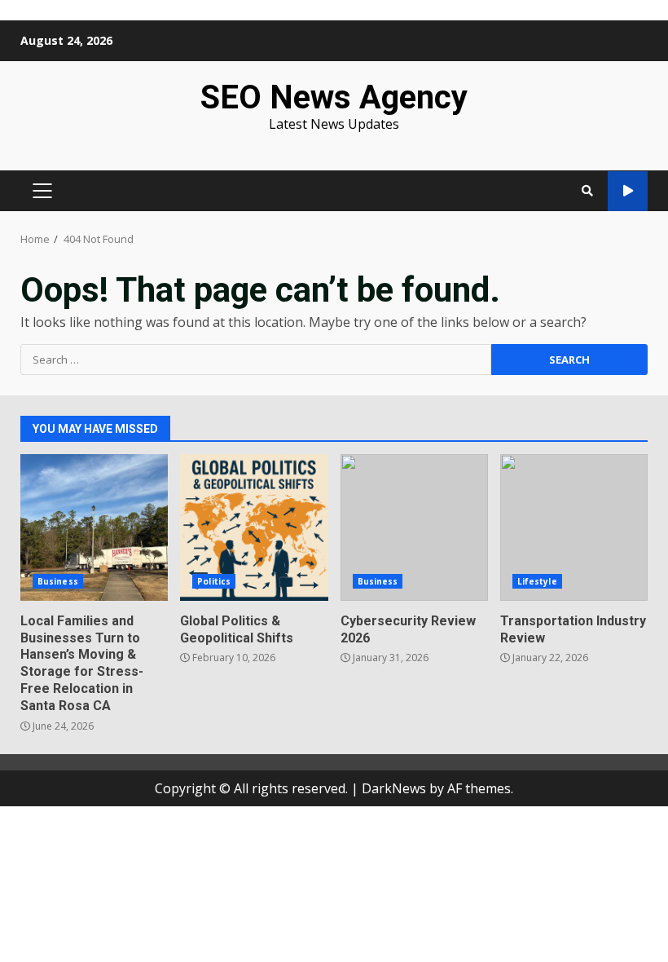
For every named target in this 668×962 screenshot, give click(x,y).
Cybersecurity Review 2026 (414, 527)
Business (57, 581)
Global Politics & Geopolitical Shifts (253, 527)
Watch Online (628, 191)
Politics (214, 581)
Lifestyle (537, 581)
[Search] (587, 190)
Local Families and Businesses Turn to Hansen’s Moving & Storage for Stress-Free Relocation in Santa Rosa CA (94, 527)
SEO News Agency (334, 97)
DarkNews (394, 788)
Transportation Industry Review (574, 527)
